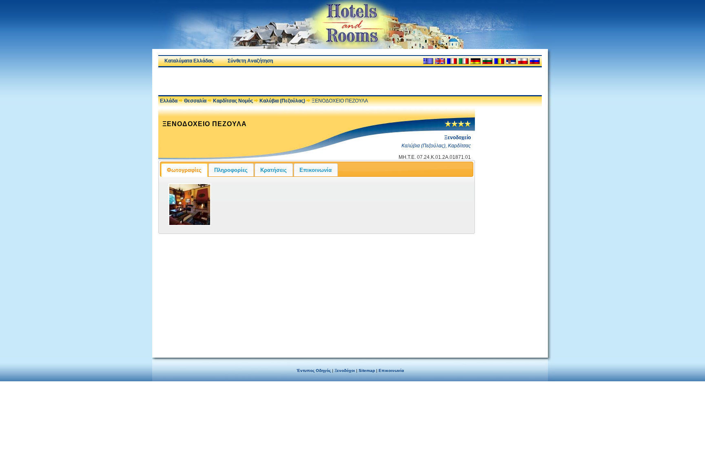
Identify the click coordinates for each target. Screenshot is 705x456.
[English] (440, 61)
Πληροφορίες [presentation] (231, 170)
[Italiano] (463, 61)
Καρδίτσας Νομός (233, 101)
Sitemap (367, 370)
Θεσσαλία (195, 101)
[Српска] (511, 61)
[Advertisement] (253, 81)
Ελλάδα (168, 101)
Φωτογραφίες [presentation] (184, 170)
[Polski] (522, 61)
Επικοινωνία (391, 370)
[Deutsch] (475, 61)
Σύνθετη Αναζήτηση (250, 61)
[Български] (487, 61)
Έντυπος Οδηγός (314, 370)
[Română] (499, 61)
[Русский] (534, 61)
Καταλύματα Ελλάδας (188, 61)
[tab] (184, 169)
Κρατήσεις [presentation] (273, 170)
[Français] (451, 61)
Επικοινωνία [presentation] (315, 170)
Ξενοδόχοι (345, 370)
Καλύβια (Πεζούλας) (282, 101)
